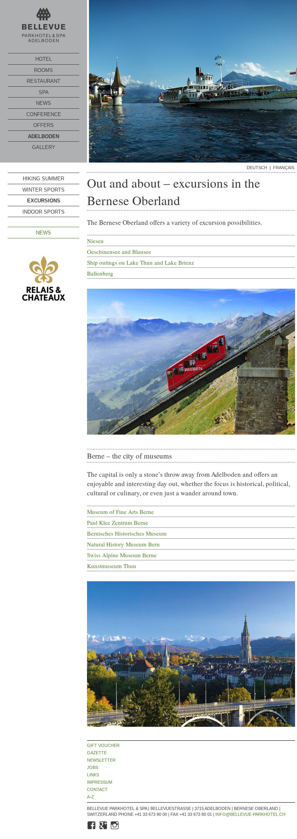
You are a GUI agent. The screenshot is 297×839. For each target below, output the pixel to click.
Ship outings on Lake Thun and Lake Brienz (140, 262)
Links (93, 775)
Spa (44, 92)
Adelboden (43, 136)
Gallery (43, 147)
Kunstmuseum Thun (111, 566)
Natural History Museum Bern (123, 544)
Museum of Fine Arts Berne (120, 511)
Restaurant (43, 81)
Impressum (99, 782)
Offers (43, 125)
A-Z (90, 797)
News (43, 103)
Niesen (95, 241)
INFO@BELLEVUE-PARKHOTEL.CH (250, 814)
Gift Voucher (103, 745)
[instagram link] (115, 828)
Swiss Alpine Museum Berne (122, 555)
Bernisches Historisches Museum (127, 533)
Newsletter (101, 760)
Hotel (43, 59)
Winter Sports (43, 190)
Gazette (97, 753)
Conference (43, 114)
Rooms (43, 70)
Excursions (43, 201)
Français (283, 168)
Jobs (92, 767)
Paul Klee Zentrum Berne (117, 522)
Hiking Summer (43, 178)
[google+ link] (104, 828)
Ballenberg (100, 273)
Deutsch (257, 168)
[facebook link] (92, 828)
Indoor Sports (43, 212)
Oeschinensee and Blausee (119, 251)
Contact (97, 790)
